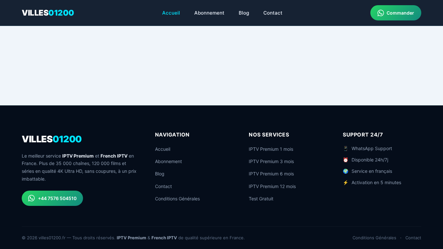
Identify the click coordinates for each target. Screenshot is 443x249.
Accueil (171, 13)
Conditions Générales (177, 198)
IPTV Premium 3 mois (271, 161)
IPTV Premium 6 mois (271, 173)
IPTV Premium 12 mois (272, 186)
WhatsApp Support (372, 148)
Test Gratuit (261, 198)
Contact (272, 13)
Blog (244, 13)
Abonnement (209, 13)
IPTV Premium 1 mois (271, 149)
